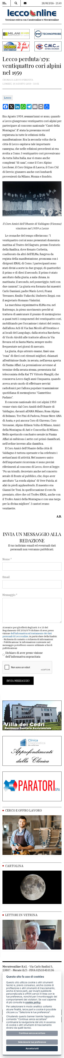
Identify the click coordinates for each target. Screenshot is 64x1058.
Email (6, 577)
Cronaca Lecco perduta (17, 79)
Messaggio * (9, 595)
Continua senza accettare (32, 1033)
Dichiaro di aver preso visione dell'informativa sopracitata (24, 654)
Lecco (7, 97)
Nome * (7, 559)
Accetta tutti (32, 1048)
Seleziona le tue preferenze (32, 1042)
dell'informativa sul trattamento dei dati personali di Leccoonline (27, 635)
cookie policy (33, 1002)
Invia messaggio (18, 680)
